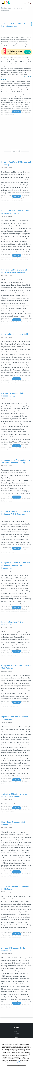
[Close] (31, 1040)
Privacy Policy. (17, 1062)
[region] (16, 1053)
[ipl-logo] (7, 3)
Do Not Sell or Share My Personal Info (16, 1065)
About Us (16, 1031)
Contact (16, 1033)
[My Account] (30, 3)
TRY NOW (27, 52)
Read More (16, 196)
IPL (2, 7)
